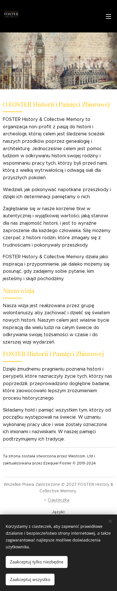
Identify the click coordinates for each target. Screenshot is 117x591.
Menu (108, 16)
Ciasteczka (58, 500)
